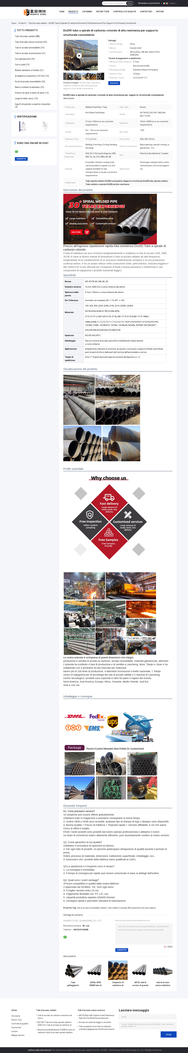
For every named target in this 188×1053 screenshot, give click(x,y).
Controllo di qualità (124, 11)
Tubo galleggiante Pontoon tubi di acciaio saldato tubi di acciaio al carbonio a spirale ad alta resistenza (73, 984)
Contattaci (146, 11)
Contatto (114, 83)
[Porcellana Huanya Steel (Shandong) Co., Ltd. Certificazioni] (22, 126)
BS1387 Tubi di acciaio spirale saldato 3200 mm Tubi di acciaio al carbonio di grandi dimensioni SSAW (54, 1024)
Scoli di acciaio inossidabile (28, 81)
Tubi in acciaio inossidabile (27, 47)
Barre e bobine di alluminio (27, 87)
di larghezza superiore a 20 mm (30, 76)
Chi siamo (87, 11)
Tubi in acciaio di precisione (28, 53)
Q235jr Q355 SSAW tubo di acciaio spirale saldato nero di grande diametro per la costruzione (95, 984)
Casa (61, 11)
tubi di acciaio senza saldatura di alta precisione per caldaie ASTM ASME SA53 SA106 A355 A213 (163, 984)
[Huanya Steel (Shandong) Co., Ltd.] (35, 12)
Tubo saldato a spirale (117, 908)
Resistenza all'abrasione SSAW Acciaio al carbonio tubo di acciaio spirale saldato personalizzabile (56, 1031)
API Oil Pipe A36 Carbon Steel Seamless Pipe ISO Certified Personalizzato (96, 1016)
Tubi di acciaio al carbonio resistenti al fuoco (55, 1016)
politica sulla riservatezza (39, 1050)
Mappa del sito (17, 1035)
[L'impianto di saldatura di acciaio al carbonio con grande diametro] (118, 970)
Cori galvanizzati (22, 59)
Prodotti (73, 11)
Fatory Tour (102, 11)
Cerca (129, 3)
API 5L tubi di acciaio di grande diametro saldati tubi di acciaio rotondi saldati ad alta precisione (140, 984)
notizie (160, 11)
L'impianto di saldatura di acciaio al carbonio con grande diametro (118, 984)
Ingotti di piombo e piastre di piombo (32, 104)
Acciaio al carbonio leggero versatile (95, 1022)
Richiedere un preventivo (149, 3)
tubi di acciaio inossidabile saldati (91, 908)
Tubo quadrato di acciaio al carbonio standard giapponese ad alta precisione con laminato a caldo (96, 1028)
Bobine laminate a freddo (27, 70)
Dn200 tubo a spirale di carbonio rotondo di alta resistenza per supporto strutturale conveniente (81, 86)
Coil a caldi (20, 64)
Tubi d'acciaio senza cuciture (29, 42)
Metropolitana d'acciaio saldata (142, 908)
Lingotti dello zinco (24, 98)
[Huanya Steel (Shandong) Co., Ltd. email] (18, 151)
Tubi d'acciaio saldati (37, 23)
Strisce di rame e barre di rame (29, 93)
